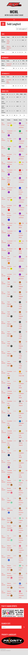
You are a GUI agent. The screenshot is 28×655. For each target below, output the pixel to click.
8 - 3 (15, 526)
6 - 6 (15, 361)
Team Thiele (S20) (8, 41)
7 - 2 (15, 154)
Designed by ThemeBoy (6, 650)
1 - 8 (15, 488)
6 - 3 (15, 555)
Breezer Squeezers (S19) (9, 490)
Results (16, 120)
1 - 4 (15, 248)
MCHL (14, 11)
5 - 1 (15, 341)
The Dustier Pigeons (21, 403)
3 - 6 (15, 223)
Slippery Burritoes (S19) (9, 48)
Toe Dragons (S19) (21, 482)
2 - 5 (15, 130)
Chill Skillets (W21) (21, 225)
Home (8, 120)
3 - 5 (15, 170)
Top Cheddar (9, 412)
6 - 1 (15, 573)
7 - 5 (15, 498)
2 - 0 (15, 213)
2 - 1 (15, 123)
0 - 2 (15, 282)
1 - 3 (15, 518)
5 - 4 (15, 162)
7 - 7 (15, 480)
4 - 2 (15, 292)
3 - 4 (15, 138)
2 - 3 (15, 146)
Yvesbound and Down (21, 126)
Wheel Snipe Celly (21, 374)
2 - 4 (15, 177)
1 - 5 (15, 508)
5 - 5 (15, 231)
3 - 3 (15, 205)
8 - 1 (15, 545)
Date (2, 120)
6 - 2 (15, 266)
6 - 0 (15, 371)
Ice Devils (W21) (9, 155)
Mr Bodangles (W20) (21, 423)
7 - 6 (15, 302)
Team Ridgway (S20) (9, 304)
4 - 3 (15, 241)
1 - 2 (15, 391)
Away (20, 120)
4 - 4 (15, 321)
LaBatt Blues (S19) (9, 509)
